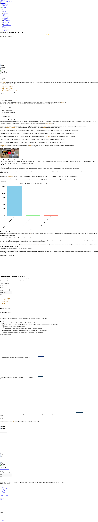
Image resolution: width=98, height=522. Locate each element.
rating (13, 421)
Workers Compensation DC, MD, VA (6, 302)
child (30, 145)
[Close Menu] (0, 7)
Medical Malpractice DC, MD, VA (6, 299)
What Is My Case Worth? (3, 416)
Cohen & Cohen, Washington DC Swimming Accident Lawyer (9, 89)
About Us (3, 9)
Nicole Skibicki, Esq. (5, 13)
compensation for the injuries (48, 123)
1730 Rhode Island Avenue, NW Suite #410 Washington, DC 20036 (4, 495)
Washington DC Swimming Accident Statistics (7, 88)
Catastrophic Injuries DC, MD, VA (6, 298)
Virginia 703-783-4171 (4, 30)
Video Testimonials (4, 27)
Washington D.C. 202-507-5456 (5, 29)
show (4, 93)
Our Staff (4, 14)
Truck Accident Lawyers (6, 24)
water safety (44, 127)
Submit (1, 294)
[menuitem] (50, 8)
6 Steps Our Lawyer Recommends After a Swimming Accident (9, 87)
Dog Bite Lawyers (5, 19)
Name (1, 287)
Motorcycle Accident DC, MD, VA (6, 300)
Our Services (3, 490)
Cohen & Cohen (3, 82)
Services (3, 15)
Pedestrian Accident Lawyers (6, 21)
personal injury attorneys (4, 145)
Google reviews (6, 274)
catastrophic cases (75, 240)
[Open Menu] (0, 2)
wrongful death (62, 102)
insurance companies (10, 176)
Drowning (1, 126)
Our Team (3, 487)
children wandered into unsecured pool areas (11, 127)
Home (2, 8)
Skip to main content (2, 0)
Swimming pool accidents (3, 179)
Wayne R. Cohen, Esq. (6, 10)
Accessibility (3, 492)
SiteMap (3, 491)
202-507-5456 (1, 499)
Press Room (3, 26)
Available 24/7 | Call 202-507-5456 (4, 469)
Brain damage (16, 103)
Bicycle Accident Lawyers (6, 17)
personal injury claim (38, 244)
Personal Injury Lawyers (6, 16)
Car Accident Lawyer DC (5, 513)
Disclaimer (3, 520)
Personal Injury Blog (4, 488)
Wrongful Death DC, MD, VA (5, 303)
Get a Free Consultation (15, 479)
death (30, 233)
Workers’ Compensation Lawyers (7, 25)
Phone (1, 470)
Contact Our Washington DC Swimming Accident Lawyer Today (9, 90)
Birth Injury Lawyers (5, 18)
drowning (49, 136)
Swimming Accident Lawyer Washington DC (7, 86)
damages (43, 113)
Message (1, 290)
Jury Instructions (4, 489)
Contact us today (12, 280)
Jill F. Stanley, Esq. (5, 11)
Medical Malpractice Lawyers (6, 20)
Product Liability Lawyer (6, 22)
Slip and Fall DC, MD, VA (5, 301)
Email (1, 471)
